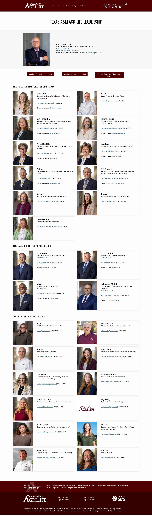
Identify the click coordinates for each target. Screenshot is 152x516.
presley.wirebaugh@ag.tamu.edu (47, 226)
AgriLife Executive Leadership (40, 74)
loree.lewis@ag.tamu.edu (109, 151)
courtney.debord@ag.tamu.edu (46, 384)
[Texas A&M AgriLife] (34, 5)
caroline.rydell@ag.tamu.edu (46, 201)
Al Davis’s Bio (41, 288)
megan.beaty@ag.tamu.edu (109, 407)
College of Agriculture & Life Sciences (74, 488)
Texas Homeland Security (58, 511)
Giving (74, 6)
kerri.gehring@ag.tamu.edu (45, 128)
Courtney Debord (55, 133)
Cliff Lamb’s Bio (106, 258)
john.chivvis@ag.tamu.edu (45, 357)
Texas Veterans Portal (76, 511)
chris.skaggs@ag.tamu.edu (109, 178)
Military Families (115, 509)
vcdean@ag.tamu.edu (63, 51)
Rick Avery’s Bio (42, 258)
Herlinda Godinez (55, 108)
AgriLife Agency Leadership (75, 74)
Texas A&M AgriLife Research (81, 486)
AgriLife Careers (63, 499)
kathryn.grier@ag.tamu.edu (109, 434)
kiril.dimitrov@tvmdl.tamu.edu (110, 295)
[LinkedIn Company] (112, 7)
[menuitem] (53, 5)
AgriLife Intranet (89, 499)
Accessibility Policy (62, 509)
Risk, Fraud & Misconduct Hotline (37, 511)
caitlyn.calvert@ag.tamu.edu (45, 103)
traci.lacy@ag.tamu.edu (108, 458)
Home (53, 6)
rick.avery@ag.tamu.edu (44, 263)
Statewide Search (88, 509)
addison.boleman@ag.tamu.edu (111, 357)
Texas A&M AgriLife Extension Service (59, 486)
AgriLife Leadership (90, 497)
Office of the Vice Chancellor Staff (109, 75)
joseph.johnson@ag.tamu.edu (46, 458)
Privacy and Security (46, 509)
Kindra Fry (117, 268)
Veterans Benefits (102, 509)
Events (81, 6)
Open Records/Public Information (111, 511)
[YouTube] (119, 7)
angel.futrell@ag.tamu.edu (45, 407)
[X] (116, 7)
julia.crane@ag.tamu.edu (109, 201)
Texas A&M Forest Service (99, 486)
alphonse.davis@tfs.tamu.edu (46, 293)
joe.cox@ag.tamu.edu (108, 101)
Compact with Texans (31, 509)
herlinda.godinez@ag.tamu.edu (46, 432)
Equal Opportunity (92, 511)
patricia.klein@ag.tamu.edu (45, 153)
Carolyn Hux (54, 268)
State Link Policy (75, 509)
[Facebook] (105, 7)
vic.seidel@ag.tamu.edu (44, 178)
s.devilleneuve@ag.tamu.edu (110, 382)
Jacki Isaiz (117, 300)
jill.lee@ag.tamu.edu (94, 53)
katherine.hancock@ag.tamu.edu (111, 128)
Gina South (117, 156)
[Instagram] (109, 7)
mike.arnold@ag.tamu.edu (109, 331)
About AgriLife (63, 497)
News (67, 6)
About (59, 6)
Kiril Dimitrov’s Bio (107, 290)
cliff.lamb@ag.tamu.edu (108, 263)
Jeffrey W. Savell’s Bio (63, 48)
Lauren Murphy (54, 298)
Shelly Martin (54, 158)
